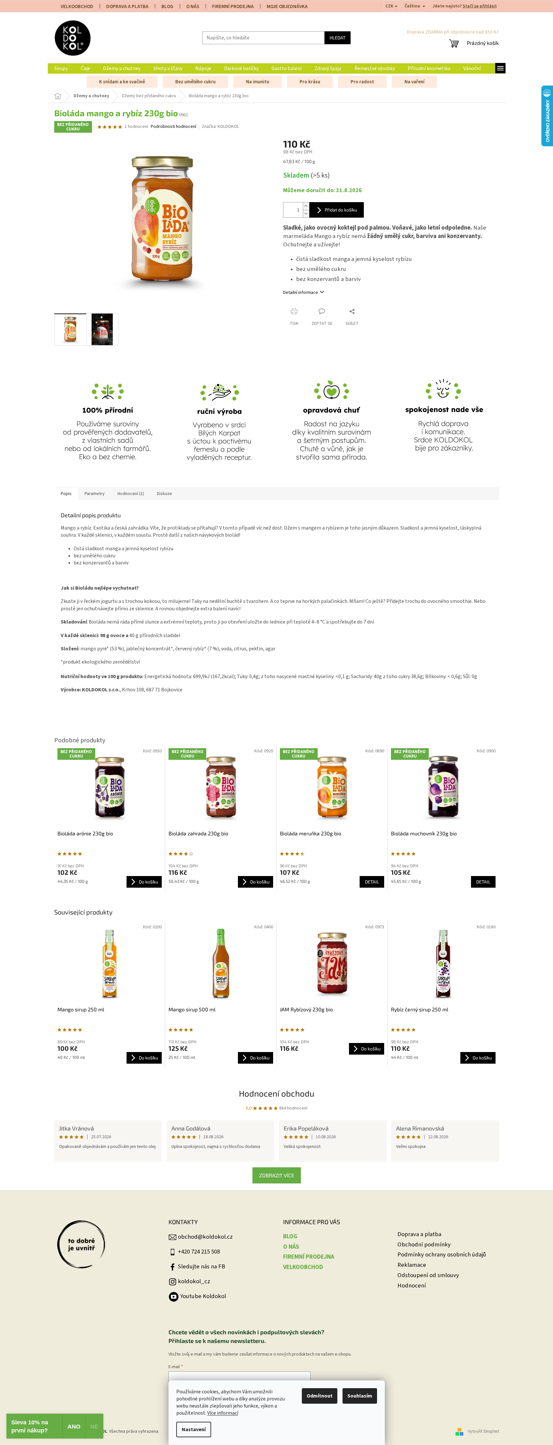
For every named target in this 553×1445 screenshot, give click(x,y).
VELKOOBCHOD (77, 6)
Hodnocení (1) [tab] (131, 493)
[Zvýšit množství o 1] (306, 206)
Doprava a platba (419, 1234)
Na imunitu (257, 81)
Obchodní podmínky (424, 1245)
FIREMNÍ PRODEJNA (233, 6)
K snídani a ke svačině (122, 81)
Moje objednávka (287, 6)
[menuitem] (61, 68)
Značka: (220, 126)
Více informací (222, 1413)
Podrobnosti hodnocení (173, 127)
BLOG (167, 6)
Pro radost (362, 81)
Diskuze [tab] (164, 493)
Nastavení (194, 1429)
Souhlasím (359, 1395)
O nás (192, 6)
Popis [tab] (66, 493)
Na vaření (415, 81)
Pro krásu (310, 81)
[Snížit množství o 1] (306, 213)
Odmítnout (320, 1395)
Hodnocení (411, 1286)
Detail (372, 881)
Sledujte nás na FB (201, 1266)
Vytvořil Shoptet (483, 1432)
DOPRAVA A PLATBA (127, 6)
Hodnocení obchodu (276, 1093)
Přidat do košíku (341, 209)
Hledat (337, 37)
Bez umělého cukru (195, 81)
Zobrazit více (276, 1175)
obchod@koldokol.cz (205, 1237)
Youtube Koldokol (203, 1296)
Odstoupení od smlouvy (428, 1275)
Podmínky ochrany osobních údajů (441, 1255)
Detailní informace (300, 292)
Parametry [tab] (95, 493)
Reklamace (411, 1265)
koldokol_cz (194, 1281)
